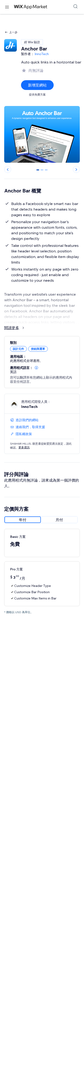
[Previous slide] (7, 169)
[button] (36, 368)
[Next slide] (76, 169)
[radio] (22, 519)
